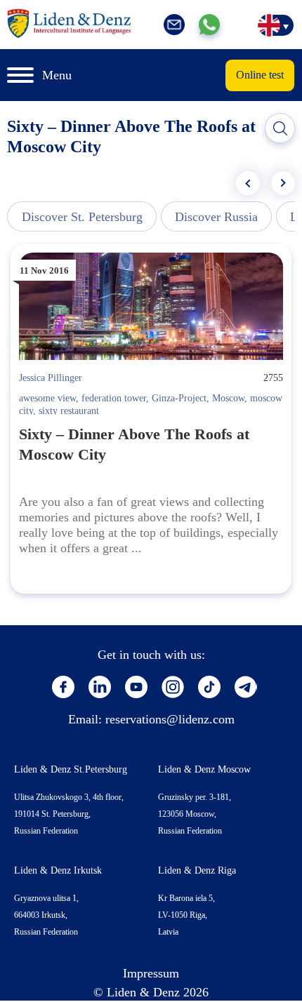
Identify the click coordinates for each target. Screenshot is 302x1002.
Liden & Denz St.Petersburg (70, 769)
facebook (63, 687)
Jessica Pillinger (50, 378)
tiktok (209, 687)
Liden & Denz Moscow (204, 769)
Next (283, 183)
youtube (136, 687)
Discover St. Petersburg (82, 217)
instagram (173, 687)
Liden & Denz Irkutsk (58, 870)
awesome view (47, 398)
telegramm (246, 687)
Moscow (228, 398)
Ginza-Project (179, 398)
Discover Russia (216, 217)
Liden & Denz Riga (197, 870)
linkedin (99, 687)
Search (280, 128)
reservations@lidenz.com (170, 719)
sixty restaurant (69, 411)
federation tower (113, 398)
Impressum (151, 973)
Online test (260, 75)
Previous (248, 183)
